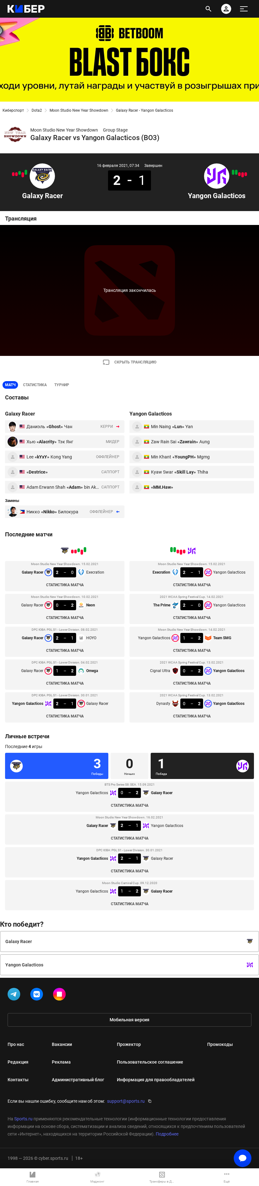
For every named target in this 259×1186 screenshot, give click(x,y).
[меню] (243, 9)
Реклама (61, 1062)
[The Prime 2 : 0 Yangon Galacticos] (242, 174)
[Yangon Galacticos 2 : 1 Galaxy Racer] (13, 174)
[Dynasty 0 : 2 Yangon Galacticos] (233, 172)
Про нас (16, 1044)
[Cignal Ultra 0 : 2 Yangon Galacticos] (236, 172)
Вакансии (62, 1044)
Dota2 (37, 110)
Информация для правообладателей (156, 1079)
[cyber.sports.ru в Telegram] (15, 995)
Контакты (18, 1079)
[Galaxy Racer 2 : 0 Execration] (26, 172)
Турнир (61, 385)
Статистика (35, 385)
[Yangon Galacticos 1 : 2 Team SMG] (239, 174)
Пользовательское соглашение (150, 1062)
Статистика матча (65, 585)
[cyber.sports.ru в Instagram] (60, 995)
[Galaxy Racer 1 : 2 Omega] (16, 174)
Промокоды (220, 1044)
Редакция (18, 1062)
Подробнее (167, 1133)
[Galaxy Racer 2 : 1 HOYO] (19, 173)
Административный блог (78, 1079)
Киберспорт (13, 110)
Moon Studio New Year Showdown (79, 110)
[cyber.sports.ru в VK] (37, 995)
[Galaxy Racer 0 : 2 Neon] (22, 174)
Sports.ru (23, 1118)
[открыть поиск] (208, 8)
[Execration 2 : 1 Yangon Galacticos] (245, 174)
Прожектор (129, 1044)
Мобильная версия (129, 1019)
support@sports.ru (126, 1101)
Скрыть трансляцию (135, 362)
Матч (10, 385)
